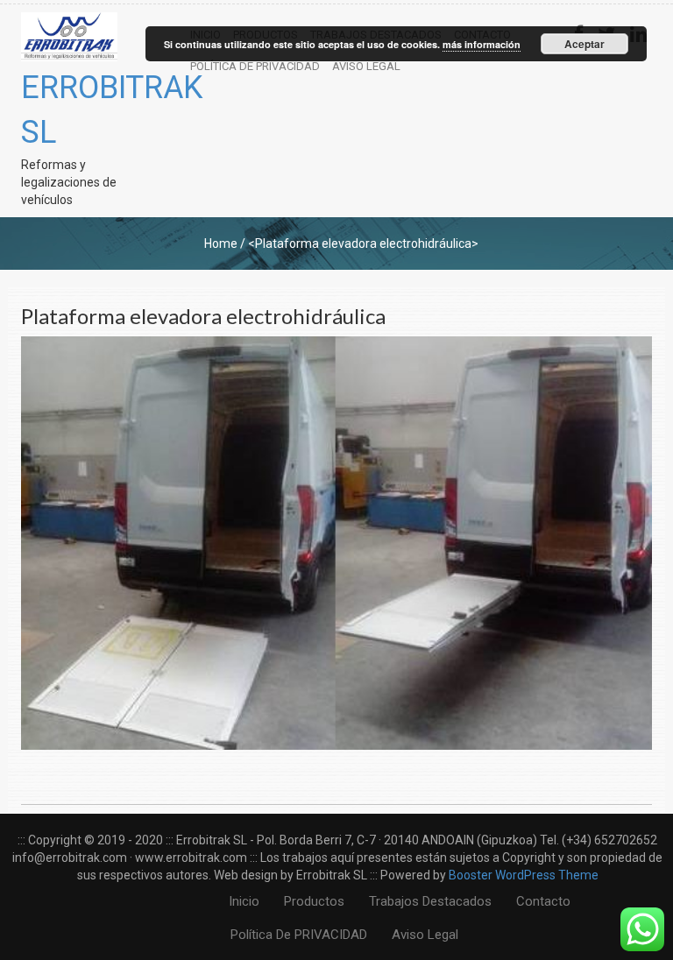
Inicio (244, 901)
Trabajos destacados (430, 901)
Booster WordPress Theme (524, 875)
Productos (314, 901)
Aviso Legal (366, 66)
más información (482, 44)
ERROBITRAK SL (69, 110)
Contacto (543, 901)
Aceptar (584, 44)
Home (220, 243)
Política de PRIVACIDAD (255, 66)
